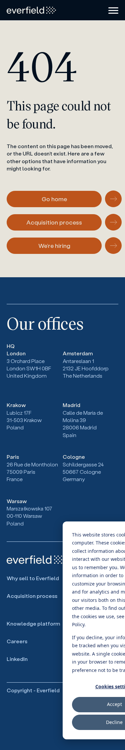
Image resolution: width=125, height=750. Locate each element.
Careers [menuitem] (17, 641)
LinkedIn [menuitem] (17, 658)
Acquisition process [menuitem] (32, 595)
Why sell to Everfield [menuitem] (33, 578)
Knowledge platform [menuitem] (33, 623)
